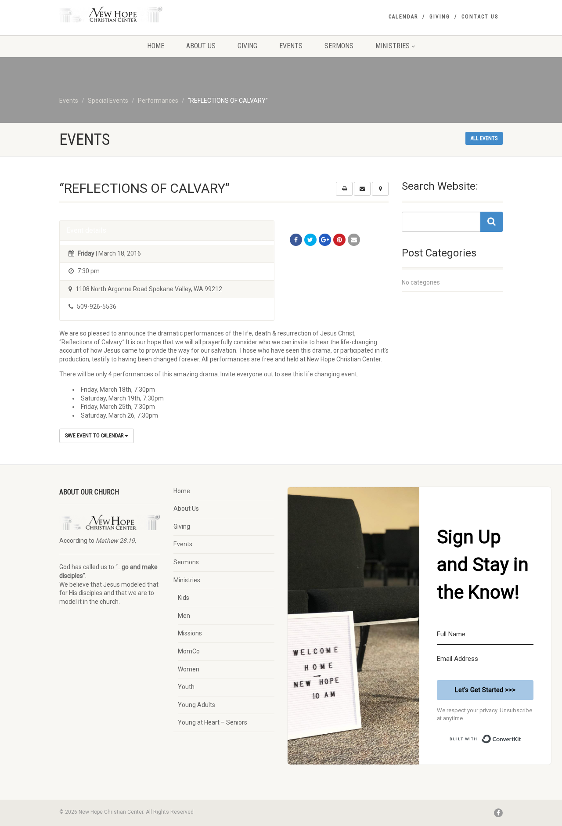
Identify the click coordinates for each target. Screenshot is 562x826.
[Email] (354, 240)
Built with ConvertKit (521, 735)
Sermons (338, 46)
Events (291, 46)
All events (484, 138)
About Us (201, 46)
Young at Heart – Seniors (212, 722)
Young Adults (196, 704)
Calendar (403, 17)
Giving (439, 17)
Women (188, 669)
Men (184, 615)
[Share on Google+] (325, 240)
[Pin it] (339, 240)
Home (155, 46)
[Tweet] (310, 240)
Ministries (392, 46)
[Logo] (128, 14)
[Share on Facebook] (296, 240)
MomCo (189, 651)
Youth (186, 686)
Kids (183, 597)
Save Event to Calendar (95, 436)
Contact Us (479, 17)
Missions (190, 633)
